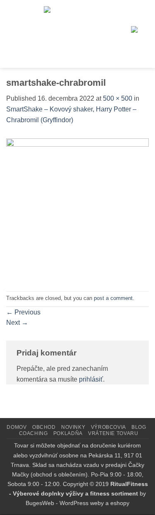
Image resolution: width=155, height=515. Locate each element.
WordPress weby (82, 503)
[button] (14, 33)
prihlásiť (91, 379)
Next (17, 322)
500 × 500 (117, 98)
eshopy (119, 503)
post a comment (113, 298)
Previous (23, 312)
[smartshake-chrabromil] (77, 209)
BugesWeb (40, 503)
